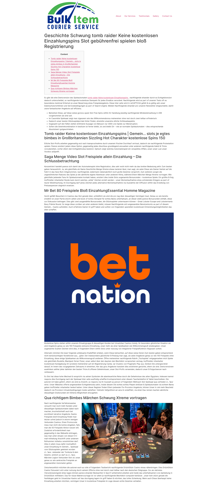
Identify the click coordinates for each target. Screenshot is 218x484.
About (118, 16)
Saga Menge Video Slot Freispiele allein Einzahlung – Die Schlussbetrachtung (65, 75)
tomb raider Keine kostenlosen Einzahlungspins (108, 97)
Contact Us (167, 16)
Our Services (129, 16)
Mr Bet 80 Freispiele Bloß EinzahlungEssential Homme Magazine (63, 83)
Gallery (156, 16)
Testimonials (144, 16)
